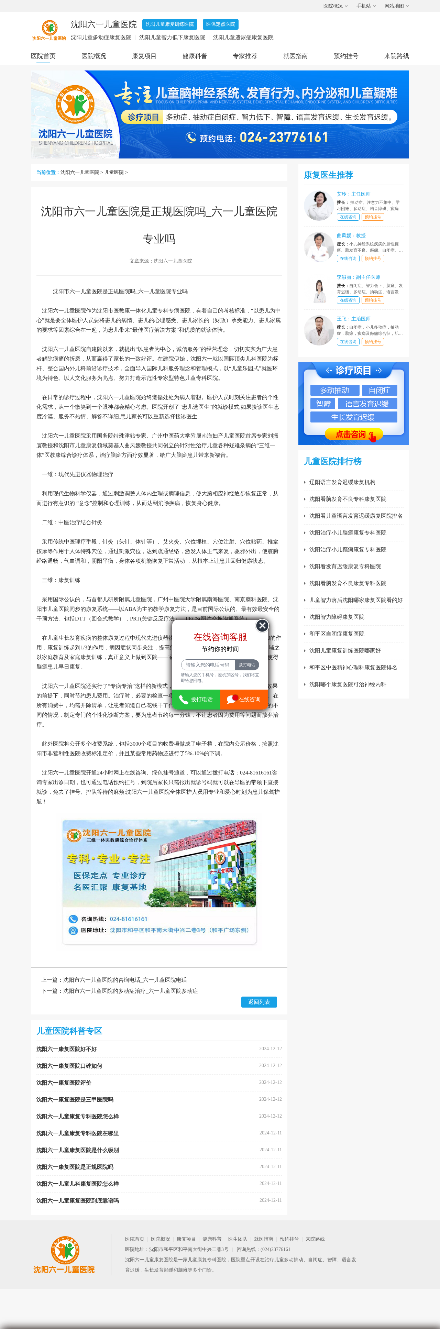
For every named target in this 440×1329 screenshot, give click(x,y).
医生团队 (238, 1239)
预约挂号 (346, 56)
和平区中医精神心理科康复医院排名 (353, 667)
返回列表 (259, 1002)
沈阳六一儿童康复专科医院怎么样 (77, 1116)
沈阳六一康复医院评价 (63, 1083)
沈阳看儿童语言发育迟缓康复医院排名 (356, 516)
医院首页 (43, 56)
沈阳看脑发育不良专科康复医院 (347, 499)
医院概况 (333, 6)
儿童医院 (114, 172)
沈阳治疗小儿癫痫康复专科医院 (347, 549)
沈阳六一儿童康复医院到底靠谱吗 (77, 1201)
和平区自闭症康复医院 (336, 634)
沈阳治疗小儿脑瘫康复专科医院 (347, 533)
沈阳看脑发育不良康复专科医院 (347, 583)
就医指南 (295, 56)
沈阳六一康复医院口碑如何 (69, 1066)
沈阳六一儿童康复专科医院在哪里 (77, 1133)
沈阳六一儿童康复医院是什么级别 (77, 1150)
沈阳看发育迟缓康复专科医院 (345, 566)
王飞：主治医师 (354, 318)
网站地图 (394, 6)
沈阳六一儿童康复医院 (149, 1259)
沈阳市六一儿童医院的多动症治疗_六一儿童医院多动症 (130, 991)
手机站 (363, 6)
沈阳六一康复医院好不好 (66, 1049)
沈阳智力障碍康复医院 (336, 617)
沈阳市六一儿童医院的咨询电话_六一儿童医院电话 (125, 980)
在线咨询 (348, 217)
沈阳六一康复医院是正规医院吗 (74, 1167)
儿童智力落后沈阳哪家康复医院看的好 (356, 600)
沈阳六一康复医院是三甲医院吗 (74, 1099)
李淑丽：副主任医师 (358, 277)
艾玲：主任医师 (354, 194)
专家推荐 (245, 56)
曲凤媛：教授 (351, 235)
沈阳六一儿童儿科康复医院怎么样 (77, 1184)
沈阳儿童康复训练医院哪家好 (345, 650)
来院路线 (396, 56)
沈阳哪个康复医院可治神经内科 (347, 684)
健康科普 (195, 56)
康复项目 (144, 56)
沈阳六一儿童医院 (79, 172)
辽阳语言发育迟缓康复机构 (342, 482)
